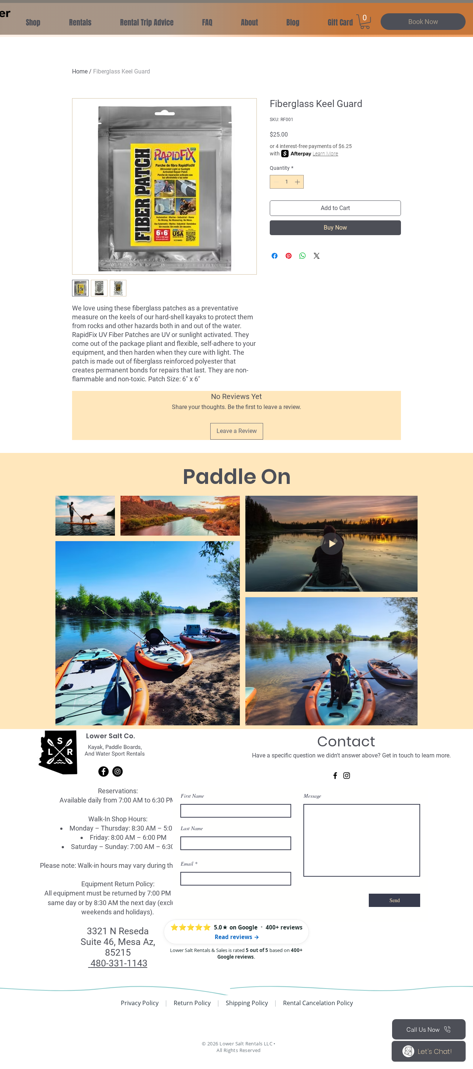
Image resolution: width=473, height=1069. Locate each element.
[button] (147, 22)
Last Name (192, 828)
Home (80, 71)
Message (312, 795)
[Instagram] (117, 771)
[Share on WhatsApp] (302, 255)
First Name (192, 795)
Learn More (325, 154)
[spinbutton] (286, 181)
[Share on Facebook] (274, 255)
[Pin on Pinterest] (288, 255)
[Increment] (298, 181)
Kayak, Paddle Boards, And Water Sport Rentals (115, 750)
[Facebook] (103, 771)
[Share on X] (316, 255)
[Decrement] (275, 181)
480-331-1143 (119, 963)
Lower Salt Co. (110, 735)
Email (187, 863)
